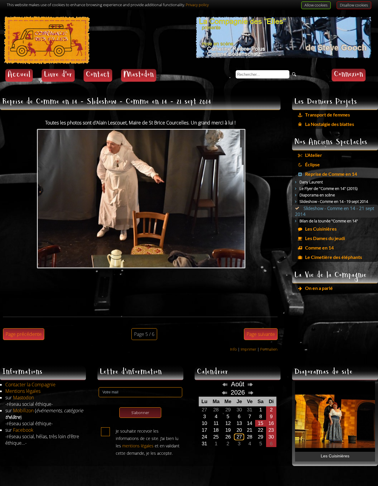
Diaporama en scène (317, 195)
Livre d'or (58, 75)
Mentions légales (22, 391)
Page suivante (261, 334)
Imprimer (248, 349)
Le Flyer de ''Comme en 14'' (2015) (328, 188)
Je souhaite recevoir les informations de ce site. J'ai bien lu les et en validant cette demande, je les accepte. (148, 432)
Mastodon (138, 75)
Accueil (19, 75)
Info (233, 349)
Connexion (348, 75)
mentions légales (138, 446)
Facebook (23, 430)
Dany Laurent (311, 182)
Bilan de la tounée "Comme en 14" (328, 221)
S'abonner (140, 412)
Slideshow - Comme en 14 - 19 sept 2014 (333, 201)
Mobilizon (23, 410)
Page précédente (24, 334)
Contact (98, 75)
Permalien (269, 349)
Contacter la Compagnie (30, 384)
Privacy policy (197, 4)
